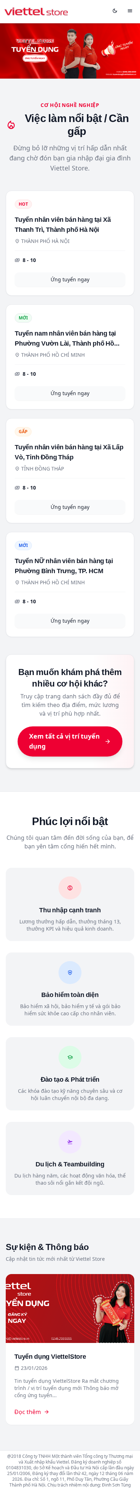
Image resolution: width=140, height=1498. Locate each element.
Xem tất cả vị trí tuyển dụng (70, 741)
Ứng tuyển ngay (70, 279)
